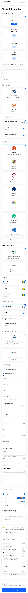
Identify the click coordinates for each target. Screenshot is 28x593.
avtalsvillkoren (18, 584)
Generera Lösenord (9, 476)
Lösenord (5, 471)
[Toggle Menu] (2, 2)
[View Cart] (21, 2)
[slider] (3, 69)
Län (14, 435)
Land (4, 411)
